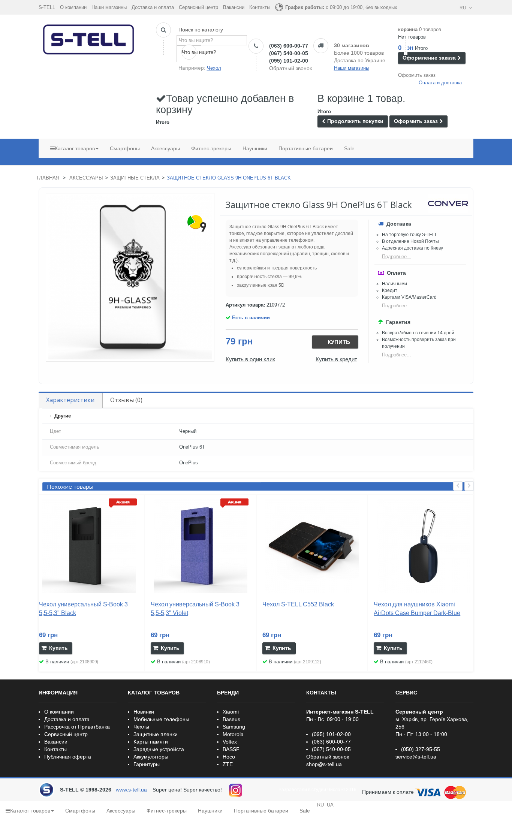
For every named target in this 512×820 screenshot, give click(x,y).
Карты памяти (150, 742)
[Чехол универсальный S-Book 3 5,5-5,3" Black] (89, 546)
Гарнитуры (146, 764)
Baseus (231, 719)
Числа (333, 789)
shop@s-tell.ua (324, 764)
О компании (73, 7)
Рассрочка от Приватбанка (77, 727)
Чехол (214, 68)
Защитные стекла (135, 178)
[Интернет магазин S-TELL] (89, 37)
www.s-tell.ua (131, 790)
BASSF (231, 749)
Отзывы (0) (126, 400)
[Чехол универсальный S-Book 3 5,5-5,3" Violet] (201, 546)
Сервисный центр (198, 7)
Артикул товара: (245, 305)
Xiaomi (231, 712)
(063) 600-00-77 (288, 46)
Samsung (234, 727)
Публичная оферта (67, 757)
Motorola (233, 734)
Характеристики (70, 400)
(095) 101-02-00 (288, 61)
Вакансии (233, 7)
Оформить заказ (417, 75)
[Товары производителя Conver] (448, 203)
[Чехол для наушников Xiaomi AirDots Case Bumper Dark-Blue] (424, 546)
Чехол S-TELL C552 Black (298, 604)
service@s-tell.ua (415, 757)
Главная (48, 178)
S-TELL (47, 7)
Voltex (230, 742)
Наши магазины (109, 7)
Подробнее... (396, 256)
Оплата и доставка (440, 82)
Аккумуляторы (150, 757)
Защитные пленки (155, 734)
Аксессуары (86, 178)
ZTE (228, 764)
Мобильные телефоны (161, 719)
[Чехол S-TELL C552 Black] (312, 546)
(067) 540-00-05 (288, 53)
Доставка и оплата (153, 7)
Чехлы (141, 727)
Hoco (229, 757)
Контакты (259, 7)
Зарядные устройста (158, 749)
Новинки (143, 712)
